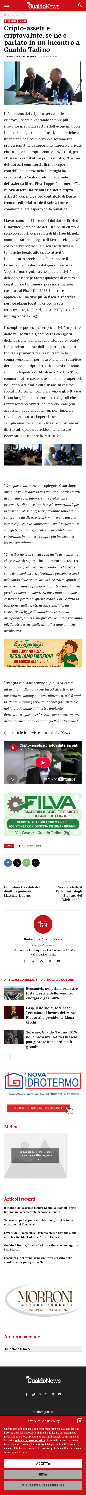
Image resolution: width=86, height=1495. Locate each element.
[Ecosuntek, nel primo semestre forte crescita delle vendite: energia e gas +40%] (14, 993)
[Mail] (43, 961)
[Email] (36, 863)
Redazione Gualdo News (21, 56)
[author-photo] (43, 934)
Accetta (43, 1463)
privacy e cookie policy (30, 1440)
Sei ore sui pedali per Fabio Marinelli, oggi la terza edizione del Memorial (38, 1222)
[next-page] (12, 1056)
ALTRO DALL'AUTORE (57, 980)
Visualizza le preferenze (43, 1485)
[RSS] (46, 1394)
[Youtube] (60, 961)
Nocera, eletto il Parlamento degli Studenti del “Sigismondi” (69, 893)
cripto (19, 845)
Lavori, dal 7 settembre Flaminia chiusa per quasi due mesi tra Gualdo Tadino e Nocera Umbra (40, 1235)
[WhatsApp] (26, 863)
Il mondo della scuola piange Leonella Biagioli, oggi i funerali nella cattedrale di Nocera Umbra (40, 1210)
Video (23, 21)
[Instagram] (34, 961)
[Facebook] (8, 863)
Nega (43, 1474)
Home (7, 15)
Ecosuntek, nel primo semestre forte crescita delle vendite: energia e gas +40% (52, 993)
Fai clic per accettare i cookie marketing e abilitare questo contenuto (35, 1155)
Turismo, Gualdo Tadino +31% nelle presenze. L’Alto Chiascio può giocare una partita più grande (51, 1039)
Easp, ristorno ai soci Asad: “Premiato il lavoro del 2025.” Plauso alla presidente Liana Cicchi (51, 1015)
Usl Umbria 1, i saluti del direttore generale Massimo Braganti (22, 891)
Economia (20, 15)
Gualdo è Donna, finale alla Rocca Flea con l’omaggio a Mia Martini (41, 1247)
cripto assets (34, 845)
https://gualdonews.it (43, 945)
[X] (17, 863)
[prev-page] (6, 1056)
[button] (80, 1421)
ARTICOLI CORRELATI (20, 980)
